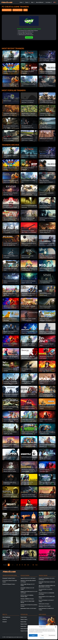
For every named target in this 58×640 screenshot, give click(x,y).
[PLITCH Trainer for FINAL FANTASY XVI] (47, 68)
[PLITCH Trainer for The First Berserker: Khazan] (10, 190)
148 (33, 564)
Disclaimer (4, 621)
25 (17, 564)
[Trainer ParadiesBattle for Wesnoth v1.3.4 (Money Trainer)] (29, 98)
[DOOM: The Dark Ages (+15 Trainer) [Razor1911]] (47, 227)
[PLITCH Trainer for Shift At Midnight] (10, 366)
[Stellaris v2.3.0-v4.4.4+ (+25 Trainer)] (10, 278)
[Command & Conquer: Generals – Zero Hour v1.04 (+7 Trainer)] (47, 110)
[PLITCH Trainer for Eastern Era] (29, 81)
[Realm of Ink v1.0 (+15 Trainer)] (10, 554)
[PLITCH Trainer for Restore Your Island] (10, 315)
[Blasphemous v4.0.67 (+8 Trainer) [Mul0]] (29, 466)
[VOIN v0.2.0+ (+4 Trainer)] (47, 135)
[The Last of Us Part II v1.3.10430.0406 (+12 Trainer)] (29, 123)
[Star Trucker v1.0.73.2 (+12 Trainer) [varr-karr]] (47, 429)
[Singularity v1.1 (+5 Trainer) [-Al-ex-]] (10, 504)
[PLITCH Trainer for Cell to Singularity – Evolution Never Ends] (29, 328)
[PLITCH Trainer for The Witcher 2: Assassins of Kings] (29, 554)
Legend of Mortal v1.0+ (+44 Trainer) (28, 578)
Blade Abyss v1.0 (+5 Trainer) (44, 606)
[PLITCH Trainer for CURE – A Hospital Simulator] (10, 517)
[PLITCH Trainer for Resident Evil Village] (47, 215)
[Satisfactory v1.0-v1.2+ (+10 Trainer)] (47, 404)
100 (25, 564)
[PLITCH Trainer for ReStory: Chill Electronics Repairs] (10, 215)
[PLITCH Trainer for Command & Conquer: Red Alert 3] (47, 366)
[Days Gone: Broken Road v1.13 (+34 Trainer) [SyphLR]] (47, 328)
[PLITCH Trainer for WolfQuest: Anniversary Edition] (47, 315)
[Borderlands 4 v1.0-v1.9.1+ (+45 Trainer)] (47, 353)
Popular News (23, 626)
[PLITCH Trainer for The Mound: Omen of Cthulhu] (10, 466)
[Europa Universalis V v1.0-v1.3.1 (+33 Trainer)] (29, 542)
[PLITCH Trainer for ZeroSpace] (10, 391)
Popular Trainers (24, 619)
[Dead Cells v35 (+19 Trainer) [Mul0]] (10, 353)
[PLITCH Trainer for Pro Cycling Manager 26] (29, 479)
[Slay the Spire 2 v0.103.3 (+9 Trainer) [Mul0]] (47, 529)
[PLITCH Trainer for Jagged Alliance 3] (10, 441)
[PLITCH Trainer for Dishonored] (10, 542)
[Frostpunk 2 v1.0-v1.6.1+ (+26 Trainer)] (10, 479)
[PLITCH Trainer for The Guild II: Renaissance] (29, 529)
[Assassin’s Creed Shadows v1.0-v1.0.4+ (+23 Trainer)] (47, 98)
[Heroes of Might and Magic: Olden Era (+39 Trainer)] (29, 215)
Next (36, 564)
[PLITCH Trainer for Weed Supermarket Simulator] (29, 429)
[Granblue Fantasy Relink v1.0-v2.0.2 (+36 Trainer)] (47, 504)
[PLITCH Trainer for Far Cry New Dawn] (10, 290)
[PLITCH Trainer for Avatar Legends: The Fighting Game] (47, 391)
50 (19, 564)
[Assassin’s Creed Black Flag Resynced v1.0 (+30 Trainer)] (10, 529)
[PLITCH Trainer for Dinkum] (29, 303)
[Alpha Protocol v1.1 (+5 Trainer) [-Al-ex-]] (10, 454)
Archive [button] (25, 10)
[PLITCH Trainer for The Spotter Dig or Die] (47, 492)
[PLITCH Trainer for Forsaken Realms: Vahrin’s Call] (29, 278)
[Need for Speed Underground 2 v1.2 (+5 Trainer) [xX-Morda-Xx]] (47, 479)
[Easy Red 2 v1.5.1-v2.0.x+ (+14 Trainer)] (10, 227)
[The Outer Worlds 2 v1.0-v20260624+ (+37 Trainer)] (47, 253)
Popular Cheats (24, 624)
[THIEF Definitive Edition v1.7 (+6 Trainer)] (10, 253)
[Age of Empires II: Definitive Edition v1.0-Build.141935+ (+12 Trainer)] (29, 110)
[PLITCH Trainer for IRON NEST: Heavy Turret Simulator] (29, 227)
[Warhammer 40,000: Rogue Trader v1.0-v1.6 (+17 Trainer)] (29, 492)
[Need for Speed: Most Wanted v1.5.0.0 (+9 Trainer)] (10, 135)
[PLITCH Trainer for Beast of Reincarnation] (47, 190)
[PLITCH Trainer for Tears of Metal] (47, 341)
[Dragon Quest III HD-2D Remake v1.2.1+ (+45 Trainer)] (29, 416)
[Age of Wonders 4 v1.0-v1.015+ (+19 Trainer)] (47, 454)
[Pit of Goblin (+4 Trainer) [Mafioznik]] (29, 68)
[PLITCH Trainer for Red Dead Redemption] (29, 504)
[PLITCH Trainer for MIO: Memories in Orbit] (47, 265)
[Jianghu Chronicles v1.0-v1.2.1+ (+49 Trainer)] (29, 190)
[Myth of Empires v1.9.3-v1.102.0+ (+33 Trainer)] (47, 123)
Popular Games (24, 617)
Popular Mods (23, 621)
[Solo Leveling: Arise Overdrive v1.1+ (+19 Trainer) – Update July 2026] (47, 56)
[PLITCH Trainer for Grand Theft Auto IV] (47, 517)
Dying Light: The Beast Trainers (8, 578)
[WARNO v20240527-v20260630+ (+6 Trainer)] (10, 303)
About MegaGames (6, 617)
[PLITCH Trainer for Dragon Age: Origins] (29, 353)
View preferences (52, 635)
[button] (55, 626)
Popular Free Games (25, 630)
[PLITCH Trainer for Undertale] (29, 454)
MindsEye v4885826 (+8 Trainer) (27, 598)
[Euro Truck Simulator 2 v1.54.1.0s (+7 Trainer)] (29, 135)
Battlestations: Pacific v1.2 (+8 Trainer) (28, 608)
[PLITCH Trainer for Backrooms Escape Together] (10, 492)
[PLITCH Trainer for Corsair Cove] (10, 265)
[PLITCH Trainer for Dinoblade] (47, 240)
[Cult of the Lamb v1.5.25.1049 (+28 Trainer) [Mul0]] (10, 202)
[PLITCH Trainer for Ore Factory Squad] (47, 290)
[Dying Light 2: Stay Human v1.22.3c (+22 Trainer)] (10, 110)
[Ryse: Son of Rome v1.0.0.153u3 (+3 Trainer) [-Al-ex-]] (47, 81)
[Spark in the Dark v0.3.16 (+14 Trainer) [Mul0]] (47, 278)
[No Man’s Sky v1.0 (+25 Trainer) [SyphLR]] (29, 265)
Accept (33, 635)
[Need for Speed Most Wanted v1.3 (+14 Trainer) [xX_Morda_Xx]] (10, 404)
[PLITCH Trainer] (10, 98)
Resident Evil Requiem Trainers (8, 584)
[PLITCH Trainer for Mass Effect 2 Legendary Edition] (29, 404)
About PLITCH (29, 37)
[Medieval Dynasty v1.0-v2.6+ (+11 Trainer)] (29, 240)
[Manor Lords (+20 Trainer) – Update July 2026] (10, 429)
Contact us (4, 619)
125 (28, 564)
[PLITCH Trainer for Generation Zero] (47, 466)
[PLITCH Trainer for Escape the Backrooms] (29, 202)
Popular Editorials (24, 628)
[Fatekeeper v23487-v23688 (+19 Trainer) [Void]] (29, 315)
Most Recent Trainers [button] (6, 10)
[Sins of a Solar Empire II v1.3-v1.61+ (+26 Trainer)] (10, 328)
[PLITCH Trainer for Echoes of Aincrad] (47, 441)
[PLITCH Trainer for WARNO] (10, 341)
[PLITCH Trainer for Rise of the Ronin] (29, 56)
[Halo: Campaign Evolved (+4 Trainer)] (10, 56)
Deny (43, 635)
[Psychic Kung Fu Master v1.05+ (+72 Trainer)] (47, 202)
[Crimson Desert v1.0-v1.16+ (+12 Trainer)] (29, 391)
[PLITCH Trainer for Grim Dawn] (47, 416)
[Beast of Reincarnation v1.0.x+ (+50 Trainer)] (47, 303)
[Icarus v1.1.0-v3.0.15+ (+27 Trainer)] (47, 378)
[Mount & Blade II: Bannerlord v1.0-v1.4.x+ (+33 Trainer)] (10, 81)
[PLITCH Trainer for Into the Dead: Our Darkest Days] (10, 240)
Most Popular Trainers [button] (17, 10)
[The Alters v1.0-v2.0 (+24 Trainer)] (47, 554)
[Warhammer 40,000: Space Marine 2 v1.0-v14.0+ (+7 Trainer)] (29, 290)
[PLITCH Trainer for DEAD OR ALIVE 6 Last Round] (10, 416)
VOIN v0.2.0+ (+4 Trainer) (44, 603)
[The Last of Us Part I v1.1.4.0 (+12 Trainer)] (10, 123)
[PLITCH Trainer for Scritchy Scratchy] (10, 68)
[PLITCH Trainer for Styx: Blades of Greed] (29, 253)
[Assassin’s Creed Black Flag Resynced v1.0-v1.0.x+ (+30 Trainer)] (10, 378)
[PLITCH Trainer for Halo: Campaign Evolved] (29, 378)
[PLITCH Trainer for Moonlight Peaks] (47, 542)
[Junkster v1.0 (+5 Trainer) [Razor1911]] (29, 517)
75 (22, 564)
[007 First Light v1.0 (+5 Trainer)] (29, 366)
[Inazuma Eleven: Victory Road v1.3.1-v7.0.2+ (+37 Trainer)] (29, 441)
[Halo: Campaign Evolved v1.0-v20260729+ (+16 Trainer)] (29, 341)
